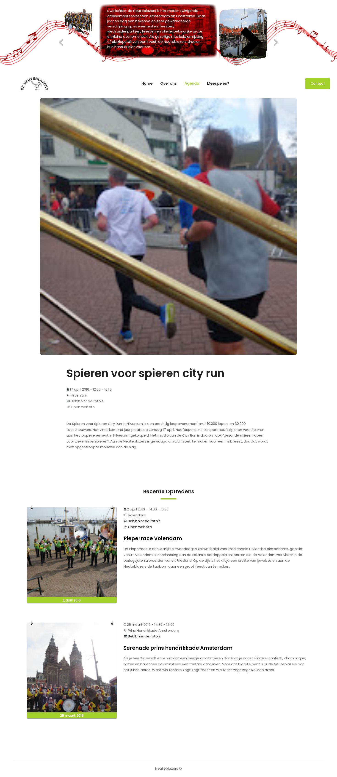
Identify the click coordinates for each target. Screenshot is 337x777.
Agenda (192, 83)
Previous (62, 42)
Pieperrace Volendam (153, 538)
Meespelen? (218, 83)
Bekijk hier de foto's (86, 401)
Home (146, 83)
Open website (82, 407)
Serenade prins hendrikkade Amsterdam (178, 648)
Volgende (274, 42)
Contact (318, 83)
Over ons (168, 83)
